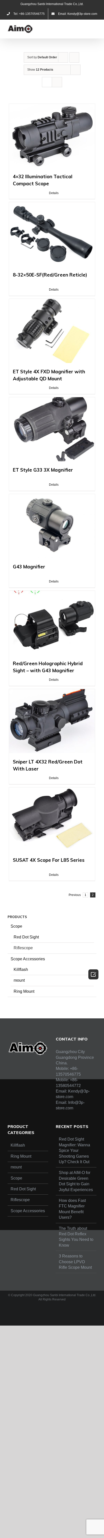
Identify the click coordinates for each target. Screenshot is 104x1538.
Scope (16, 926)
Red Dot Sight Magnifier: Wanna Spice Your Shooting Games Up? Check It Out (74, 1150)
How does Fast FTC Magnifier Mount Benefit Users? (72, 1208)
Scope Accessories (28, 959)
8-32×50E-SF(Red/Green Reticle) (50, 275)
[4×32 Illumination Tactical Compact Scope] (52, 136)
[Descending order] (74, 57)
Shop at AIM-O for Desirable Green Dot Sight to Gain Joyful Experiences (76, 1181)
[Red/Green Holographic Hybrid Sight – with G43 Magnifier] (52, 623)
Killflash (21, 969)
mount (19, 980)
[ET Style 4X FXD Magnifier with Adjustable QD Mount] (52, 331)
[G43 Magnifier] (52, 526)
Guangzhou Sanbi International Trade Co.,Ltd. (52, 4)
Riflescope (23, 948)
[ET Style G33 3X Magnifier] (52, 429)
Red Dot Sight (26, 937)
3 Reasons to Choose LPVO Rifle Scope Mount (75, 1262)
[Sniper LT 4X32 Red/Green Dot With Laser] (52, 721)
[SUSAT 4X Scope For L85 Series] (52, 819)
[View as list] (57, 82)
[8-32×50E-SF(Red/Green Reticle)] (52, 234)
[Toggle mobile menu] (94, 27)
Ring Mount (24, 991)
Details (54, 193)
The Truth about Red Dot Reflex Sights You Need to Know (76, 1236)
